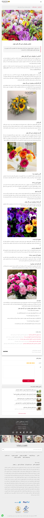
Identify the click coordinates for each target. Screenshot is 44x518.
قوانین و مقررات (14, 455)
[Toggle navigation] (41, 1)
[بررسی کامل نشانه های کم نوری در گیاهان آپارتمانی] (39, 391)
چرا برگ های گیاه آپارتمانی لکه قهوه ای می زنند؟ (32, 337)
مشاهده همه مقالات (22, 413)
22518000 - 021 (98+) (22, 428)
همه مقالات (34, 7)
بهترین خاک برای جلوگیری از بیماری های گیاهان (26, 398)
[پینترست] (27, 432)
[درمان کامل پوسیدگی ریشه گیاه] (39, 409)
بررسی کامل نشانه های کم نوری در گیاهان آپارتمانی (26, 389)
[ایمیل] (31, 432)
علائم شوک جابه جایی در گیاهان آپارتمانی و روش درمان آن (30, 339)
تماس (38, 455)
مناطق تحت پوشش (23, 455)
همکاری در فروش (17, 457)
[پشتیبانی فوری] (20, 432)
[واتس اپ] (13, 432)
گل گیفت (39, 7)
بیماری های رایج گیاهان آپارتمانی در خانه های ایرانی (26, 403)
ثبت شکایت (7, 455)
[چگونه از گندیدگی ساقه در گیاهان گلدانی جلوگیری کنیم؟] (39, 395)
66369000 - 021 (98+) (22, 427)
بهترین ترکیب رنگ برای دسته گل (35, 341)
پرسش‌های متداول (26, 457)
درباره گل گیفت (32, 455)
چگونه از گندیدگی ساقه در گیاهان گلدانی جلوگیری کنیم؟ (25, 394)
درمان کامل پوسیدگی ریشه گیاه (30, 407)
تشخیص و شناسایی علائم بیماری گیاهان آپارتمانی (32, 343)
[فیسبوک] (23, 432)
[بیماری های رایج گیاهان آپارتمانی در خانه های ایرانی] (39, 404)
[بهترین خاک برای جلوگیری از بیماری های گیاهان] (39, 400)
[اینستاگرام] (16, 432)
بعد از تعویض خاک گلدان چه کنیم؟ (35, 334)
